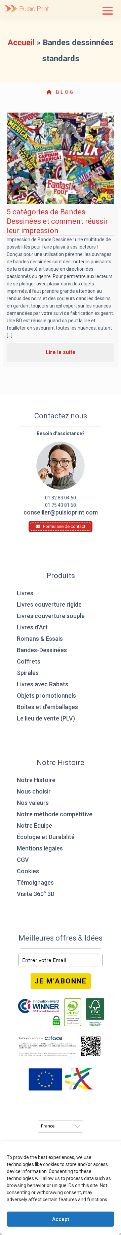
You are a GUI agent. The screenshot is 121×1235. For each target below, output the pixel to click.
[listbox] (60, 1126)
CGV (23, 859)
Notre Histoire (36, 779)
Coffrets (28, 661)
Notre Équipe (34, 825)
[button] (108, 11)
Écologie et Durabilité (46, 836)
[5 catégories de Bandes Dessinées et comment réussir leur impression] (60, 158)
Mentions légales (40, 848)
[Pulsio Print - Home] (27, 9)
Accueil (21, 42)
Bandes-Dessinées (42, 650)
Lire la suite (61, 352)
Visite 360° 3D (35, 893)
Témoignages (35, 882)
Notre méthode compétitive (54, 814)
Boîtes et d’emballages (47, 706)
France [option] (47, 1126)
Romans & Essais (40, 638)
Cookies (28, 871)
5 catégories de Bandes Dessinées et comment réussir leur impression (57, 221)
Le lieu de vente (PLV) (46, 718)
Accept (60, 1219)
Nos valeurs (33, 802)
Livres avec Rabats (42, 684)
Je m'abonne (61, 981)
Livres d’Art (32, 627)
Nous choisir (34, 791)
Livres (25, 593)
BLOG (64, 92)
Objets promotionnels (46, 695)
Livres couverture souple (51, 615)
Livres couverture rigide (49, 604)
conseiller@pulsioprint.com (61, 512)
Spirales (28, 672)
